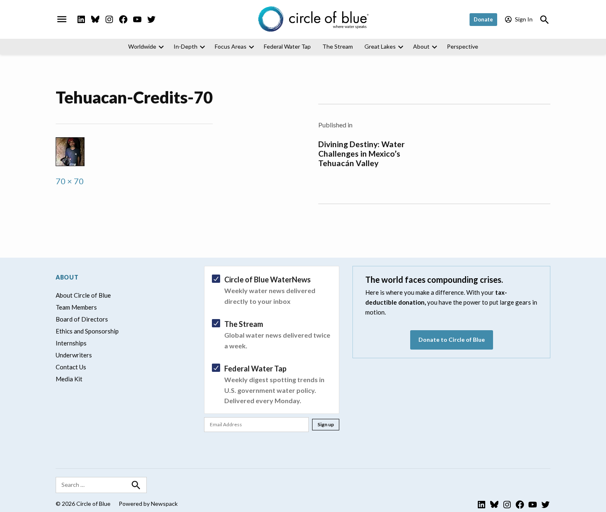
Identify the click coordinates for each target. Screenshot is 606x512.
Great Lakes (380, 46)
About (421, 46)
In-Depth (185, 46)
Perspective (462, 46)
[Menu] (62, 19)
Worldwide (142, 46)
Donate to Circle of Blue (451, 339)
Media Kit (69, 379)
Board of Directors (82, 319)
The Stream (337, 46)
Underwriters (74, 355)
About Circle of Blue (83, 295)
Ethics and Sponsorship (87, 331)
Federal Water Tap (287, 46)
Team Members (76, 307)
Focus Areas (231, 46)
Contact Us (71, 367)
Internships (71, 343)
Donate (483, 19)
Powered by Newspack (148, 503)
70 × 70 (70, 181)
